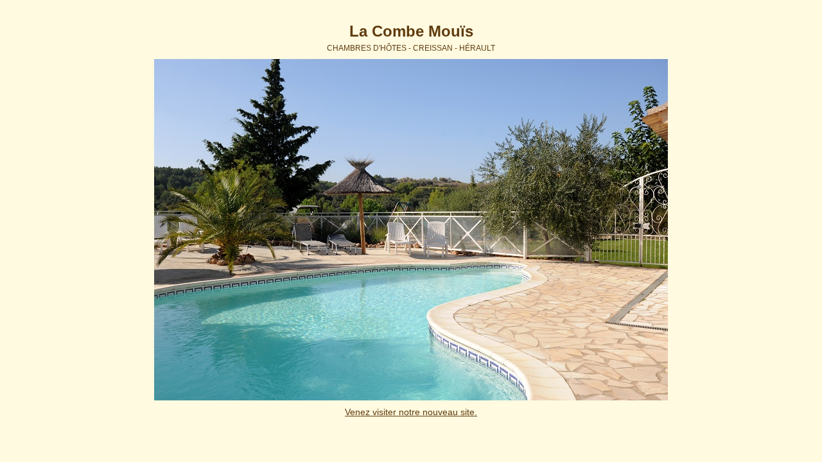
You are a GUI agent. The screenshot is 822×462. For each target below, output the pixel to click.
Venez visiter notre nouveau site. (411, 412)
